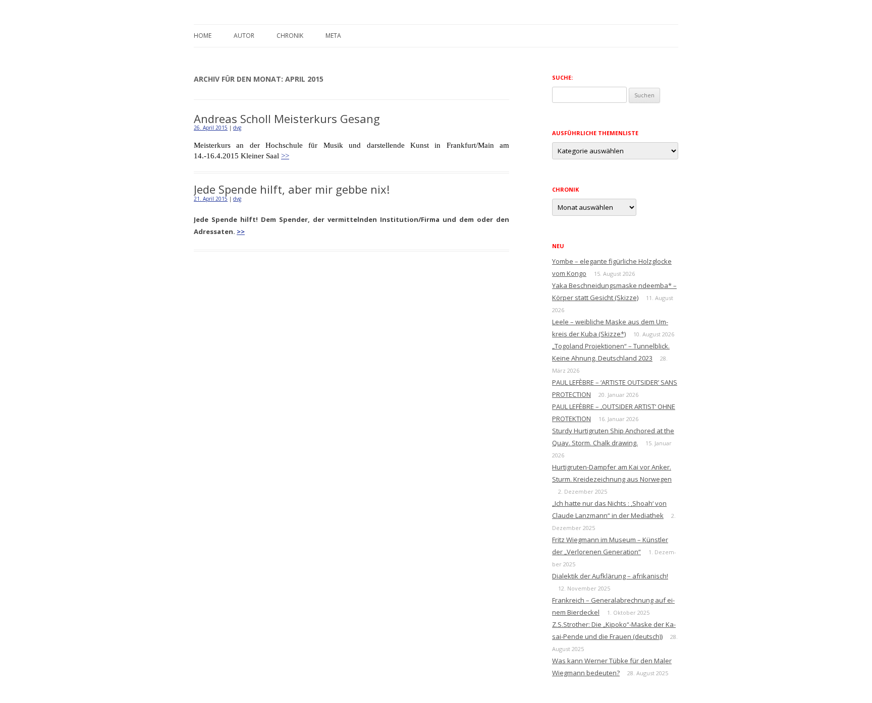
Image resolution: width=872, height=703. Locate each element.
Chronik (290, 35)
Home (202, 35)
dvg (237, 127)
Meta (333, 35)
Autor (244, 35)
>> (285, 156)
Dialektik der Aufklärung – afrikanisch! (610, 575)
